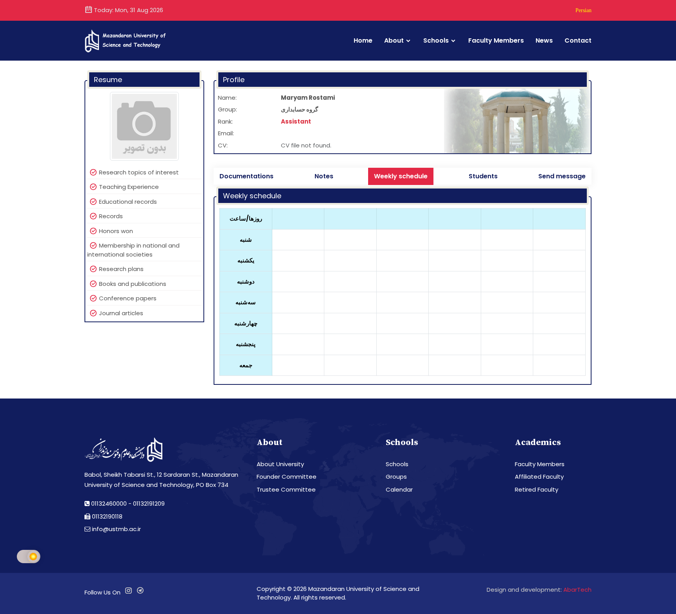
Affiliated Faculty (539, 476)
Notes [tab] (324, 176)
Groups (396, 476)
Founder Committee (286, 476)
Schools (436, 41)
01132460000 (109, 503)
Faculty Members (496, 41)
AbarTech (577, 589)
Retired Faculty (536, 489)
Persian (583, 10)
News (544, 41)
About (394, 41)
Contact (578, 41)
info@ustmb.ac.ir (116, 529)
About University (280, 464)
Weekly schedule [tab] (401, 176)
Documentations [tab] (246, 176)
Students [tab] (483, 176)
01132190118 (107, 516)
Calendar (399, 489)
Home (363, 41)
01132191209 (149, 503)
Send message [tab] (562, 176)
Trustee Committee (286, 489)
